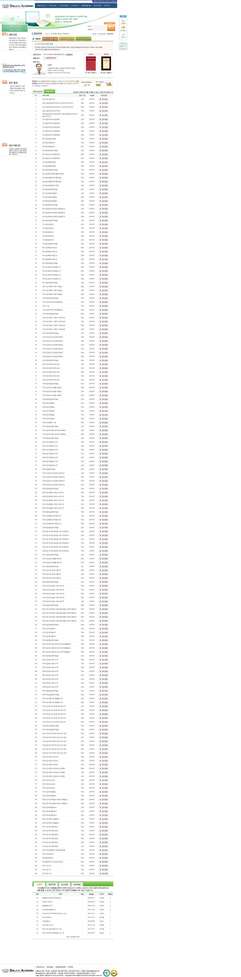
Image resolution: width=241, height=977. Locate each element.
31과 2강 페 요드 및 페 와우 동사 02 (54, 710)
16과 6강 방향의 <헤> (49, 422)
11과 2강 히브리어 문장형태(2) (52, 310)
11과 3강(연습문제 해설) (50, 314)
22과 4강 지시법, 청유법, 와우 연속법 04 (55, 543)
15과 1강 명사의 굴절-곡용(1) (52, 387)
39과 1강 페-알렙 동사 (49, 807)
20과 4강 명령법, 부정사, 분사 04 (53, 504)
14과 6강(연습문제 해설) (50, 384)
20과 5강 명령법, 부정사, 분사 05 (53, 508)
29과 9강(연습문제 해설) (50, 691)
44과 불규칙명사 (47, 858)
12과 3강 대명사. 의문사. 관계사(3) (53, 325)
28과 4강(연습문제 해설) (50, 656)
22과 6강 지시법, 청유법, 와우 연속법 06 (55, 551)
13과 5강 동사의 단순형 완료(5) (52, 352)
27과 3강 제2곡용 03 (48, 636)
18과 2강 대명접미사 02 (50, 446)
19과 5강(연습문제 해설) (50, 489)
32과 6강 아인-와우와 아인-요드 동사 (54, 753)
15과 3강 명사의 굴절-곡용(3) (52, 395)
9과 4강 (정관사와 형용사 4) (51, 279)
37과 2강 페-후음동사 (49, 796)
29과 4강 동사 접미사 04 (50, 671)
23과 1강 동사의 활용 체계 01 (52, 558)
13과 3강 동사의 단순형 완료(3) (52, 345)
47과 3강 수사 (46, 873)
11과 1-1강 (45, 306)
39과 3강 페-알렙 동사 (49, 815)
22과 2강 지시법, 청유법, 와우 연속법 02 (55, 535)
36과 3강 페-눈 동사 (48, 788)
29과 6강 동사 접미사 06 (50, 679)
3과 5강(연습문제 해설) (50, 170)
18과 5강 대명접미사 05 (50, 457)
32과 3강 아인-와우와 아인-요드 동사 (54, 741)
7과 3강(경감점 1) (48, 232)
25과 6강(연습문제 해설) (50, 605)
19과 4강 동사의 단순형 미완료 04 (53, 485)
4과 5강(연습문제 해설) (50, 189)
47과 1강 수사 (46, 866)
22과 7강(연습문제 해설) (50, 555)
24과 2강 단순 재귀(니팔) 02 (51, 574)
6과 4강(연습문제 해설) (50, 220)
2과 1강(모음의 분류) (49, 139)
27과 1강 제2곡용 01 (48, 628)
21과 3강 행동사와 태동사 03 (51, 523)
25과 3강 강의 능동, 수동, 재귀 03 (53, 593)
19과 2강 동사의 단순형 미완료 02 (53, 477)
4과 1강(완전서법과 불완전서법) (53, 174)
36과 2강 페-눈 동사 (48, 784)
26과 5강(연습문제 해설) (50, 625)
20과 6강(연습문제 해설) (50, 512)
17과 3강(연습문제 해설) (50, 438)
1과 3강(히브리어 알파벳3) (51, 127)
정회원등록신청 (71, 81)
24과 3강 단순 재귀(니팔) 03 (51, 578)
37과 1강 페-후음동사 (49, 792)
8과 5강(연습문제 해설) (50, 263)
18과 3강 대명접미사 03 (50, 450)
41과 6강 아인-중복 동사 (50, 846)
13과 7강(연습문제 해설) (50, 360)
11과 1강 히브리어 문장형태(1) (52, 302)
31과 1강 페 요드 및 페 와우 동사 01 (54, 706)
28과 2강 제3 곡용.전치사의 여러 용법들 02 (56, 648)
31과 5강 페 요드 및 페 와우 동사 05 (54, 722)
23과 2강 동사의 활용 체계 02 (52, 562)
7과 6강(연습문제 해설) (50, 244)
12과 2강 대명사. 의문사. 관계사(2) (53, 321)
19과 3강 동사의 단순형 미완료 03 (53, 481)
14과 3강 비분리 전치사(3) (50, 372)
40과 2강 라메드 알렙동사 (50, 823)
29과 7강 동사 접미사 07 (50, 683)
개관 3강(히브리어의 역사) (51, 111)
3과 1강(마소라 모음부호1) (51, 154)
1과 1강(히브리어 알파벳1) (51, 119)
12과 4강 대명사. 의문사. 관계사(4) (53, 329)
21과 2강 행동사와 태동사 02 (51, 520)
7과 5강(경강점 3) (48, 240)
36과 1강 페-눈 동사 (48, 780)
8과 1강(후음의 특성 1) (49, 248)
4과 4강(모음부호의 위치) (50, 185)
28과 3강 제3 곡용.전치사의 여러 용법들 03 (56, 652)
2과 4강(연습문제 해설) (50, 150)
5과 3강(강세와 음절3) (49, 201)
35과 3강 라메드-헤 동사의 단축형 (53, 776)
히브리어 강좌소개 (48, 99)
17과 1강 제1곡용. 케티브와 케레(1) (54, 430)
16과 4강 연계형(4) (48, 415)
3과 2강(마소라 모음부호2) (51, 158)
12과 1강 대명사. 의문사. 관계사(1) (53, 317)
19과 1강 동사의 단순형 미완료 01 (53, 473)
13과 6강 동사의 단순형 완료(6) (52, 356)
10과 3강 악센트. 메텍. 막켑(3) (52, 294)
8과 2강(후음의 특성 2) (49, 251)
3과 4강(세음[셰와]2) (49, 166)
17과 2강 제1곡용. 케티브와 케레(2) (54, 434)
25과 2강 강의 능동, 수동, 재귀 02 (53, 590)
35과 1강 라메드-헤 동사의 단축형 (53, 768)
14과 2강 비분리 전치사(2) (50, 368)
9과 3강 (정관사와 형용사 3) (51, 275)
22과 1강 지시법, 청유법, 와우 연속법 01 (55, 531)
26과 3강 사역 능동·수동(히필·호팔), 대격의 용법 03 (59, 617)
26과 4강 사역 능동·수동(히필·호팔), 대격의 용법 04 (59, 621)
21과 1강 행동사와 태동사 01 (51, 516)
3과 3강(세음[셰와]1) (49, 162)
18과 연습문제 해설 (48, 469)
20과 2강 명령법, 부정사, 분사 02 (53, 496)
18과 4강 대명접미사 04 (50, 454)
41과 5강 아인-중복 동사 (50, 842)
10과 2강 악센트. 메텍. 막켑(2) (52, 290)
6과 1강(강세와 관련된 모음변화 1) (53, 209)
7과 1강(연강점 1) (48, 224)
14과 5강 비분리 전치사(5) (50, 380)
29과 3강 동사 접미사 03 (50, 667)
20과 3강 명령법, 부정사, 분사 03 (53, 500)
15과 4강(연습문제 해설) (50, 399)
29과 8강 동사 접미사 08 (50, 687)
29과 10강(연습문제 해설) (50, 695)
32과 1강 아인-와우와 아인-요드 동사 (54, 733)
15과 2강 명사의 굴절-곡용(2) (52, 391)
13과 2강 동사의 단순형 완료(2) (52, 341)
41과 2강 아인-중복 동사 (50, 831)
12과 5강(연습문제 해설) (50, 333)
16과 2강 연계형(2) (48, 407)
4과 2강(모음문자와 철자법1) (51, 178)
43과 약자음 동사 (48, 854)
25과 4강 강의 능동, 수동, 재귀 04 (53, 597)
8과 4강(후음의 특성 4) (49, 259)
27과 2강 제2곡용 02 (48, 632)
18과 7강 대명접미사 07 (50, 465)
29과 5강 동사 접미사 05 (50, 675)
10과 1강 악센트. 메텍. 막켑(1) (52, 286)
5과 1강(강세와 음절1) (49, 193)
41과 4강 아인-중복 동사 (50, 838)
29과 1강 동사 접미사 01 (50, 660)
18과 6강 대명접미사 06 (50, 461)
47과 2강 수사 (46, 869)
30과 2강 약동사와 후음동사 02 (52, 702)
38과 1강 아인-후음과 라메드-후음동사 (55, 799)
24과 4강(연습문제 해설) (50, 582)
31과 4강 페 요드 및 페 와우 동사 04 (54, 718)
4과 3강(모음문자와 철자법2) (51, 181)
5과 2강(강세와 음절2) (49, 197)
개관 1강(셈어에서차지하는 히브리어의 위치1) (57, 103)
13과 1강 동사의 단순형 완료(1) (52, 337)
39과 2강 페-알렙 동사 (49, 811)
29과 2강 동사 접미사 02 (50, 663)
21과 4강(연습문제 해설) (50, 527)
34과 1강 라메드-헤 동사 (50, 757)
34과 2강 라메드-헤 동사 (50, 761)
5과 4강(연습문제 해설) (50, 205)
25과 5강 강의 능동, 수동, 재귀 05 (53, 601)
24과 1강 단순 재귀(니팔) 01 (51, 570)
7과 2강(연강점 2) (48, 228)
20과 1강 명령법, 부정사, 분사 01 (53, 492)
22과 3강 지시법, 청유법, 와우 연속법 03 (55, 539)
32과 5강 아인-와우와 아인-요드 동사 (54, 749)
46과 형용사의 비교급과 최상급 (52, 862)
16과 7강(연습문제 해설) (50, 426)
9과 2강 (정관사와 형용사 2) (51, 271)
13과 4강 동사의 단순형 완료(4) (52, 349)
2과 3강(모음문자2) (48, 146)
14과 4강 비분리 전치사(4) (50, 376)
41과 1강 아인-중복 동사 (50, 827)
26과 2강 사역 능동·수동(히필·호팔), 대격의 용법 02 (59, 613)
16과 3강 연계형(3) (48, 411)
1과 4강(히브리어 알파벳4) (51, 131)
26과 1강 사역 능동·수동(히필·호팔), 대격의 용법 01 (59, 609)
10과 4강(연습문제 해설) (50, 298)
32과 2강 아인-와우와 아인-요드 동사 (54, 737)
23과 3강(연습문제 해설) (50, 566)
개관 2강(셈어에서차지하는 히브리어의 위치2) (57, 107)
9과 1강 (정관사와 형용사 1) (51, 267)
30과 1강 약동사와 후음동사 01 (52, 698)
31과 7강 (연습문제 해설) (50, 729)
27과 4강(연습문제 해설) (50, 640)
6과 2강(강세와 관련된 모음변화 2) (53, 213)
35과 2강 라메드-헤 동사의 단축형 (53, 772)
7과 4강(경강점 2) (48, 236)
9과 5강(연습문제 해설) (50, 282)
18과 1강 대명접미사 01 (50, 442)
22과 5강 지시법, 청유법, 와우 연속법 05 (55, 547)
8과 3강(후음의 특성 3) (49, 255)
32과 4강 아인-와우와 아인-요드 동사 (54, 745)
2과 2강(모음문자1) (48, 143)
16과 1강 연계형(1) (48, 403)
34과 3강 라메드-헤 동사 (50, 764)
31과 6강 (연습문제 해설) (50, 726)
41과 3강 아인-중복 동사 (50, 834)
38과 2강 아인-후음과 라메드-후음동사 (55, 803)
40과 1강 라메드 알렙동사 (50, 819)
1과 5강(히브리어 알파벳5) (51, 135)
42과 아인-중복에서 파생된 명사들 (53, 850)
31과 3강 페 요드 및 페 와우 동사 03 (54, 714)
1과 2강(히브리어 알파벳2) (51, 123)
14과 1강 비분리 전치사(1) (50, 364)
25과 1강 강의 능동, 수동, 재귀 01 (53, 586)
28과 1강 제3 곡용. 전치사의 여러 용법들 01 (56, 644)
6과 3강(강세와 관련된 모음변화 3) (53, 216)
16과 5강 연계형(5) (48, 419)
